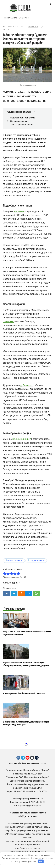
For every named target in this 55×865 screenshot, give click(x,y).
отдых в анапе (37, 560)
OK (40, 861)
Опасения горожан (19, 121)
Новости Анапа (10, 18)
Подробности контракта (22, 117)
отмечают (8, 321)
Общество (24, 18)
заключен (19, 211)
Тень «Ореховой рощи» (21, 124)
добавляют (26, 385)
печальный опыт (21, 439)
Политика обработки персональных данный (27, 763)
